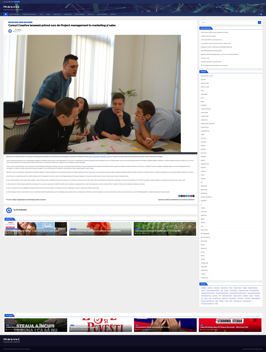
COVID (202, 134)
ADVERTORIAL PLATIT (207, 76)
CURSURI (203, 142)
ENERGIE (203, 156)
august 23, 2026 (11, 329)
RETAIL (203, 244)
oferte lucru (225, 298)
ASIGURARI (204, 94)
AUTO (41, 14)
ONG (202, 226)
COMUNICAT (204, 120)
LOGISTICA (204, 215)
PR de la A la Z (11, 6)
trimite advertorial (247, 301)
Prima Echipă (240, 298)
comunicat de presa (254, 290)
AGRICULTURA (205, 83)
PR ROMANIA (18, 30)
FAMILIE (203, 160)
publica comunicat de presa (207, 301)
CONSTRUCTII (57, 14)
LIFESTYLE (90, 14)
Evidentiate (245, 295)
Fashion (251, 295)
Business (226, 290)
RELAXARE (204, 241)
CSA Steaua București (227, 295)
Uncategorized (204, 277)
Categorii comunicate (243, 290)
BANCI (202, 101)
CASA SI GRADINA (14, 14)
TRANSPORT (204, 270)
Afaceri (230, 287)
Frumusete (257, 295)
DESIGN (203, 145)
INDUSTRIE (204, 189)
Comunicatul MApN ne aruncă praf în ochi (211, 39)
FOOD (202, 175)
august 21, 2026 (76, 329)
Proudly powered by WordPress (9, 349)
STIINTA (203, 259)
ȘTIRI (216, 303)
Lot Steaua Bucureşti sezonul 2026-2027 (211, 61)
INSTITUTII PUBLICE (206, 197)
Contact (113, 14)
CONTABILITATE (205, 131)
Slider (231, 301)
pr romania (247, 298)
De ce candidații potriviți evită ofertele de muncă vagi (214, 65)
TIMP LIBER (204, 266)
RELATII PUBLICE (205, 237)
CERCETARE (204, 112)
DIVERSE (16, 22)
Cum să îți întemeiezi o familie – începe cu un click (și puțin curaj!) (32, 231)
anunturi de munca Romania (213, 290)
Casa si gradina (233, 290)
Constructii (215, 295)
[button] (258, 14)
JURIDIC (203, 208)
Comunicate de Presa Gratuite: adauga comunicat (253, 349)
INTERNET (204, 200)
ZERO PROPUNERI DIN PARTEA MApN (211, 50)
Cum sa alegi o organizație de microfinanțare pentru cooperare (27, 199)
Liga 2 (210, 298)
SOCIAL (203, 252)
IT (201, 204)
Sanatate (221, 301)
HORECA (203, 178)
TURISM (203, 274)
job (202, 298)
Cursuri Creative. (89, 168)
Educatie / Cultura (237, 295)
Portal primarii (79, 14)
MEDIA (25, 22)
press (16, 233)
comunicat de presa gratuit (222, 293)
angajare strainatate (252, 287)
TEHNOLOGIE (204, 263)
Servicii (226, 301)
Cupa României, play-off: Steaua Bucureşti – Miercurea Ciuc (216, 43)
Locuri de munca (217, 298)
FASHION (203, 167)
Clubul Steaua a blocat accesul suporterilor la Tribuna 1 (215, 32)
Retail (216, 301)
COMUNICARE (67, 14)
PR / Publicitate (232, 298)
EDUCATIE (21, 22)
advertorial (210, 287)
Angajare (245, 287)
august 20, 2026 (141, 329)
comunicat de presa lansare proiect (238, 293)
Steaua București (237, 301)
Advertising (203, 287)
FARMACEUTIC (205, 164)
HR (201, 182)
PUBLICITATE (30, 22)
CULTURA (203, 138)
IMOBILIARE (204, 186)
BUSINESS (204, 105)
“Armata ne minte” (205, 58)
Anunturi (203, 290)
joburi (205, 298)
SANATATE (204, 248)
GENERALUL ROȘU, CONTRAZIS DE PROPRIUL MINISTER (216, 47)
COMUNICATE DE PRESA (29, 14)
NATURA (203, 222)
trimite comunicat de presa (207, 303)
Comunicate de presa (206, 295)
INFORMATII (204, 193)
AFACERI (203, 79)
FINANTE (203, 171)
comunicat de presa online (254, 293)
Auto (222, 290)
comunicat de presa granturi (207, 293)
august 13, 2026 (206, 329)
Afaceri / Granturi (237, 287)
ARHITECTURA (205, 87)
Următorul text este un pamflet (208, 36)
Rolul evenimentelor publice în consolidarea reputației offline (96, 231)
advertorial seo (224, 287)
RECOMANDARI (205, 233)
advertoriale (216, 287)
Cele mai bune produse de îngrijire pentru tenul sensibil (158, 231)
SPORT (48, 14)
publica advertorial (256, 298)
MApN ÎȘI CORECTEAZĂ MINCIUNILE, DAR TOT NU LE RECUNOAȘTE (219, 54)
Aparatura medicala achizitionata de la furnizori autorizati (175, 199)
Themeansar (27, 349)
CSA (220, 295)
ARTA (202, 90)
